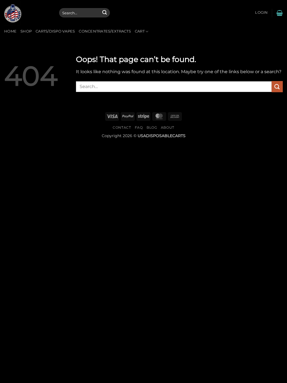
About (167, 127)
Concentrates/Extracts (105, 31)
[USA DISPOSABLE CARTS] (27, 13)
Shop (26, 31)
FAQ (139, 127)
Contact (122, 127)
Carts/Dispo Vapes (55, 31)
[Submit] (104, 13)
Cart (140, 31)
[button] (261, 12)
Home (10, 31)
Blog (152, 127)
